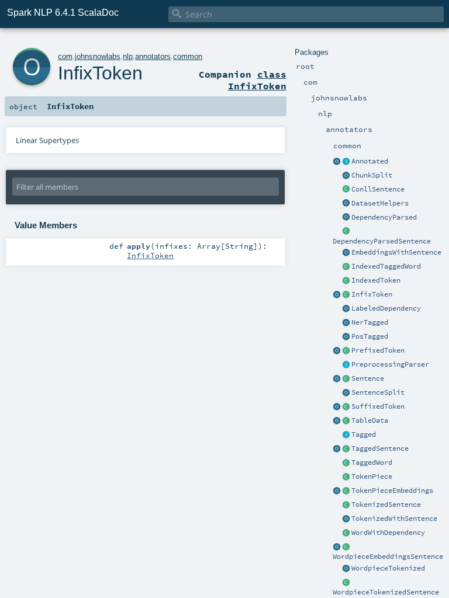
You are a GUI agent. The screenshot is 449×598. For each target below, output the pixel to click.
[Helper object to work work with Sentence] (346, 393)
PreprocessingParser (390, 364)
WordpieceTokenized (388, 568)
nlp (128, 56)
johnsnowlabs (97, 56)
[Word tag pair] (346, 463)
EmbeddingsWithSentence (396, 252)
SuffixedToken (378, 406)
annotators (153, 56)
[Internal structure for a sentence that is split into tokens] (346, 505)
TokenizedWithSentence (394, 518)
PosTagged (369, 336)
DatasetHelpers (380, 203)
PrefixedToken (378, 350)
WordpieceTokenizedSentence (386, 592)
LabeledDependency (386, 308)
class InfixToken (257, 80)
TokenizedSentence (386, 504)
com (65, 56)
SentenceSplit (378, 392)
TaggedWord (371, 462)
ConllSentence (378, 189)
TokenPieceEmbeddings (392, 490)
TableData (369, 420)
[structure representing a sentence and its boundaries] (346, 379)
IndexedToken (375, 280)
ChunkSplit (371, 175)
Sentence (367, 378)
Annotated (369, 161)
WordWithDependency (388, 533)
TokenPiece (371, 476)
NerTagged (369, 322)
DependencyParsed (384, 217)
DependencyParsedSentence (382, 241)
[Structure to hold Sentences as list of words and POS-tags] (346, 449)
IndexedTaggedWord (386, 266)
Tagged (363, 434)
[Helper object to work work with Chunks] (346, 175)
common (187, 56)
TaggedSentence (380, 448)
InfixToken (371, 294)
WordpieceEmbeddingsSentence (388, 556)
